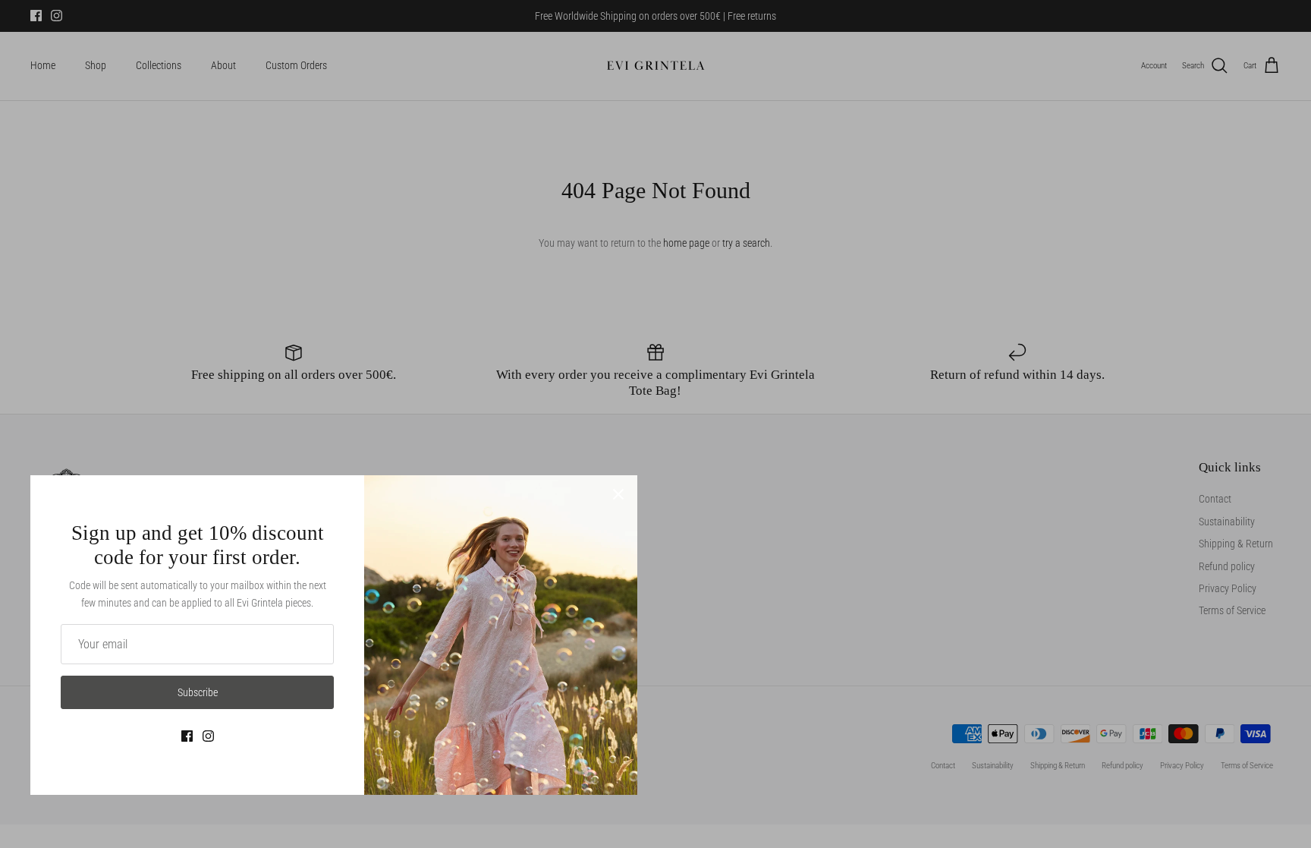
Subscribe (198, 692)
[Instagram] (208, 736)
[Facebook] (187, 736)
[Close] (618, 494)
